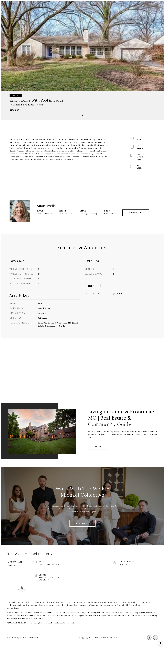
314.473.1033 (124, 564)
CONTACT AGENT (136, 213)
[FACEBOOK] (149, 637)
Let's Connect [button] (82, 523)
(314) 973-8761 (66, 214)
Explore (98, 446)
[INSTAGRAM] (155, 637)
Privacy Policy (108, 637)
